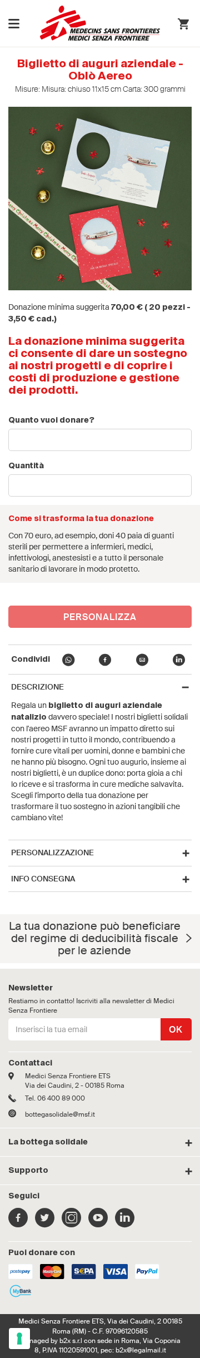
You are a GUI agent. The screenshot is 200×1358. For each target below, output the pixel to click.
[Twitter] (44, 1223)
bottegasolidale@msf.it (60, 1114)
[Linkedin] (124, 1223)
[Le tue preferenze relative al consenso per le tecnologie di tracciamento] (19, 1338)
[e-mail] (142, 662)
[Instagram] (71, 1223)
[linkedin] (179, 662)
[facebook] (105, 662)
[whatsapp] (68, 662)
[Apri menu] (13, 23)
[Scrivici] (16, 1114)
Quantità (26, 466)
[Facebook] (18, 1223)
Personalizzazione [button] (52, 853)
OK (176, 1029)
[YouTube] (98, 1223)
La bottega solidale (48, 1142)
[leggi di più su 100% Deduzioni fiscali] (189, 938)
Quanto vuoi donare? (51, 420)
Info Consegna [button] (43, 879)
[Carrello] (183, 25)
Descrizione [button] (37, 687)
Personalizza (100, 617)
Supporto (28, 1170)
